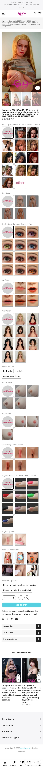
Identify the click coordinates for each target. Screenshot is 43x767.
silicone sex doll (30, 614)
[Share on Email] (16, 619)
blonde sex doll (18, 611)
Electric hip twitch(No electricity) (17, 590)
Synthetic (20, 371)
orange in (19, 614)
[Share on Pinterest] (7, 619)
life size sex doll (8, 614)
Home (4, 21)
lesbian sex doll (31, 611)
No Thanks (7, 371)
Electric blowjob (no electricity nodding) (20, 585)
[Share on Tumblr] (12, 619)
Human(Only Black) (11, 376)
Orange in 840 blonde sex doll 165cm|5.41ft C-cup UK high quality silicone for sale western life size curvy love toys (11, 691)
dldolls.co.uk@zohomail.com (21, 2)
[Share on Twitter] (3, 619)
